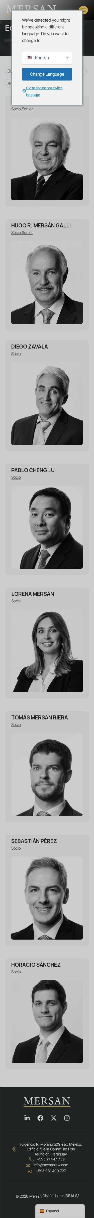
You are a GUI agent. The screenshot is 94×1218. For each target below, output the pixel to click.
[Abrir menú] (83, 10)
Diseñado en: (61, 1195)
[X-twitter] (54, 1118)
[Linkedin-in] (27, 1118)
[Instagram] (67, 1118)
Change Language (47, 74)
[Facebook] (40, 1118)
